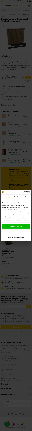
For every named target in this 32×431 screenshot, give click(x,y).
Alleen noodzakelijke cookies (16, 237)
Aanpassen (15, 232)
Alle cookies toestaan (16, 226)
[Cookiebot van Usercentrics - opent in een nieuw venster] (23, 192)
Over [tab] (26, 197)
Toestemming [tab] (6, 197)
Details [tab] (16, 197)
